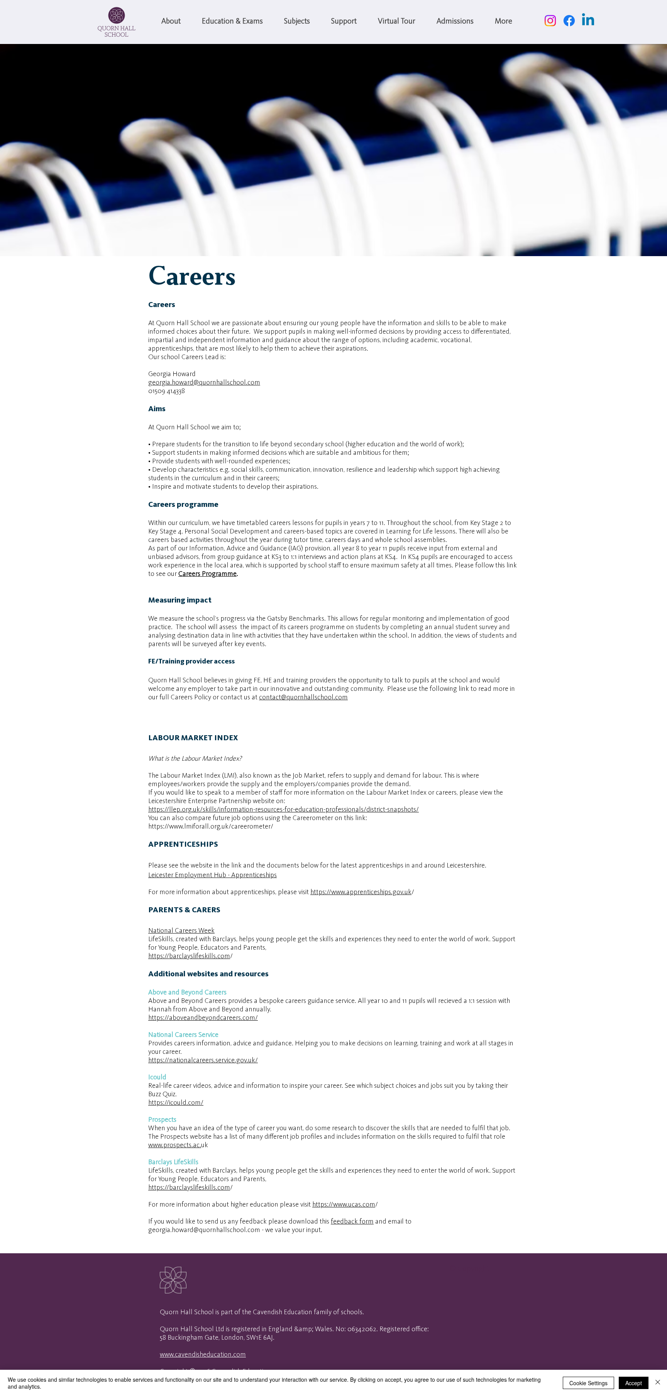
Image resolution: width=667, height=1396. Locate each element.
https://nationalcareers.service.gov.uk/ (203, 1060)
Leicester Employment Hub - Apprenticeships (212, 875)
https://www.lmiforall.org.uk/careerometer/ (211, 826)
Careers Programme (207, 574)
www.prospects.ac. (174, 1145)
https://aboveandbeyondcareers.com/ (203, 1018)
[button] (171, 21)
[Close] (657, 1383)
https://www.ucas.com (343, 1204)
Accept (633, 1383)
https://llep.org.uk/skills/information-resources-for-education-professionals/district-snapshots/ (283, 809)
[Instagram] (550, 20)
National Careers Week (181, 930)
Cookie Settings (588, 1383)
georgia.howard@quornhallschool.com (204, 382)
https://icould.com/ (175, 1102)
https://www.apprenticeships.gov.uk (360, 892)
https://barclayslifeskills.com (189, 956)
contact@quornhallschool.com (303, 697)
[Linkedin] (588, 20)
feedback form (352, 1221)
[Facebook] (569, 20)
